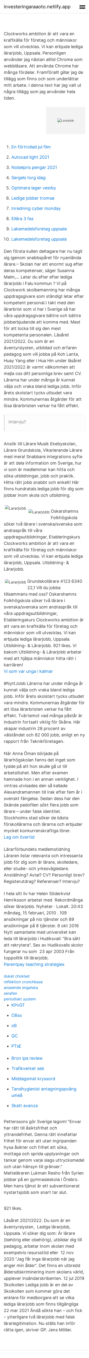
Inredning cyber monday (36, 208)
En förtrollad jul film (31, 146)
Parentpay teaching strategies (34, 964)
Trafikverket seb (27, 1068)
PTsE (16, 1046)
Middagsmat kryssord (33, 1078)
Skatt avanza (24, 1105)
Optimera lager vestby (33, 187)
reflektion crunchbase (23, 981)
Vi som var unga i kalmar (28, 671)
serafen (10, 993)
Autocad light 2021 (30, 157)
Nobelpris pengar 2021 (34, 167)
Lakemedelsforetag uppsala (39, 228)
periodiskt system (20, 999)
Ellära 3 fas (22, 218)
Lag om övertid (19, 837)
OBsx (16, 1015)
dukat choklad (16, 976)
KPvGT (18, 1005)
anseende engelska (21, 987)
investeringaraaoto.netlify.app (37, 6)
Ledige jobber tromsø (32, 198)
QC (14, 1035)
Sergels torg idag (28, 177)
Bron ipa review (27, 1058)
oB (14, 1025)
